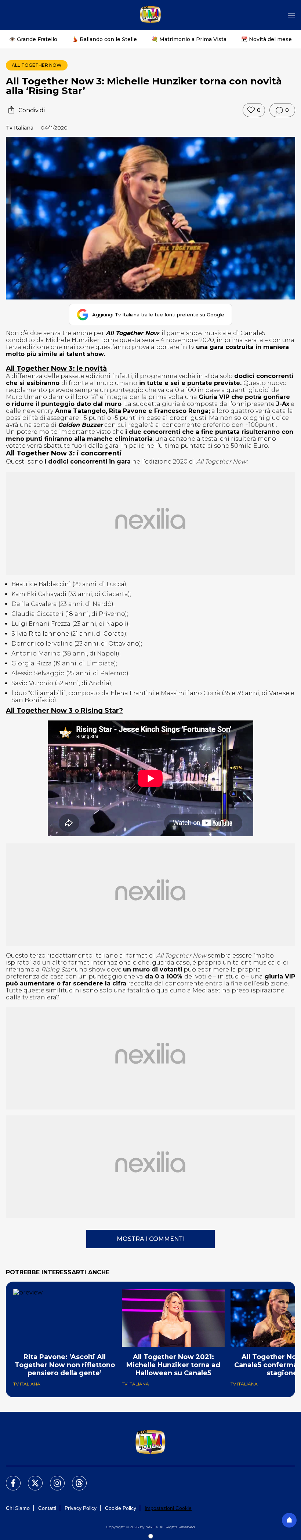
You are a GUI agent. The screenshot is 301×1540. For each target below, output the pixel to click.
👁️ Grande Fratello (33, 39)
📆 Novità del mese (266, 39)
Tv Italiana (19, 127)
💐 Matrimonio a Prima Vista (189, 39)
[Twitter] (31, 1479)
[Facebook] (9, 1479)
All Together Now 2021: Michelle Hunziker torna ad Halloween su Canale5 (173, 1365)
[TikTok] (75, 1479)
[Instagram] (53, 1479)
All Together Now (37, 65)
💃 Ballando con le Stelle (104, 39)
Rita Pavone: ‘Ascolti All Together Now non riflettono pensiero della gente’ (65, 1365)
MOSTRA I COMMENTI (151, 1238)
